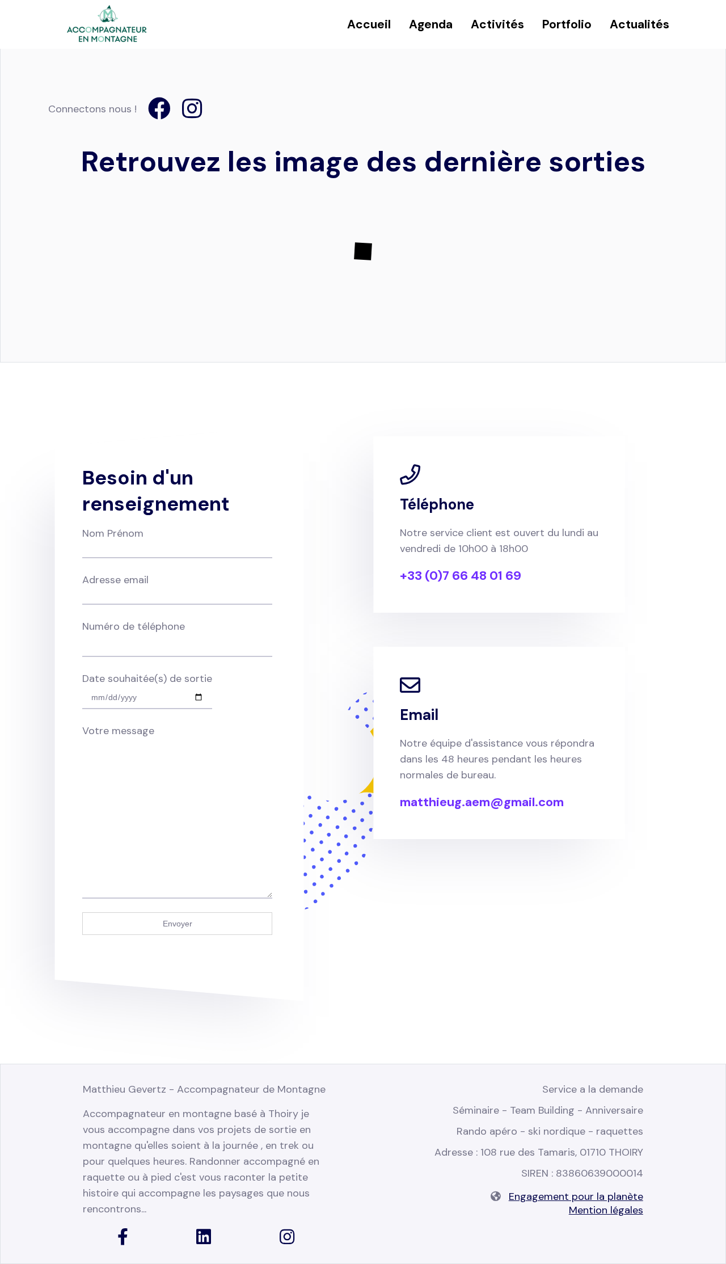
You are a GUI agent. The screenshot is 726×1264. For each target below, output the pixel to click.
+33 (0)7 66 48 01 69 (460, 576)
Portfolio (567, 24)
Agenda (431, 24)
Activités (497, 24)
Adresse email (115, 580)
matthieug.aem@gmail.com (482, 802)
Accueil (369, 24)
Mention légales (606, 1210)
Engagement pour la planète (576, 1196)
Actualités (639, 24)
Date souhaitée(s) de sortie (147, 678)
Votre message (118, 731)
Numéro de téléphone (133, 626)
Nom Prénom (112, 533)
